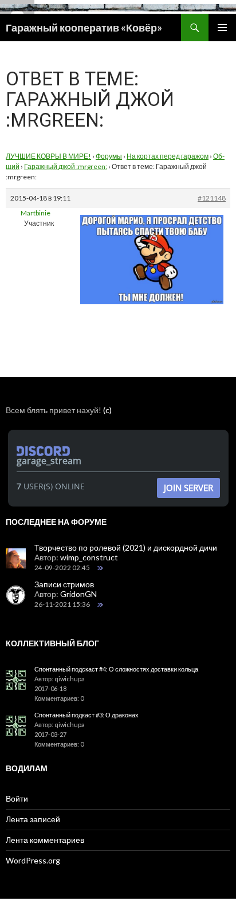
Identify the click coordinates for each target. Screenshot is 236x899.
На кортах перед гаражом (168, 156)
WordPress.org (33, 860)
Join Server (188, 487)
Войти (17, 798)
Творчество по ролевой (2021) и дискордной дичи (125, 547)
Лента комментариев (45, 840)
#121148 (212, 198)
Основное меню (222, 27)
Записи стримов (64, 584)
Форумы (109, 156)
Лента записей (33, 819)
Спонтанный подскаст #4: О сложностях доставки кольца (116, 669)
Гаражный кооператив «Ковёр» (84, 27)
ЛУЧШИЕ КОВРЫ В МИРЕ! (48, 156)
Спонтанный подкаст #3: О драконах (86, 715)
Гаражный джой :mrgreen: (65, 166)
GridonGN (78, 594)
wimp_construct (89, 557)
